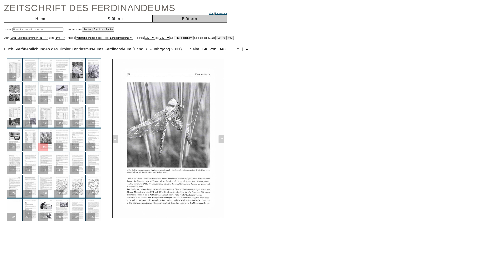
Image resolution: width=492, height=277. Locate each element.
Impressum (221, 13)
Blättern (189, 19)
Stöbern (115, 19)
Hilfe (211, 13)
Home (41, 19)
